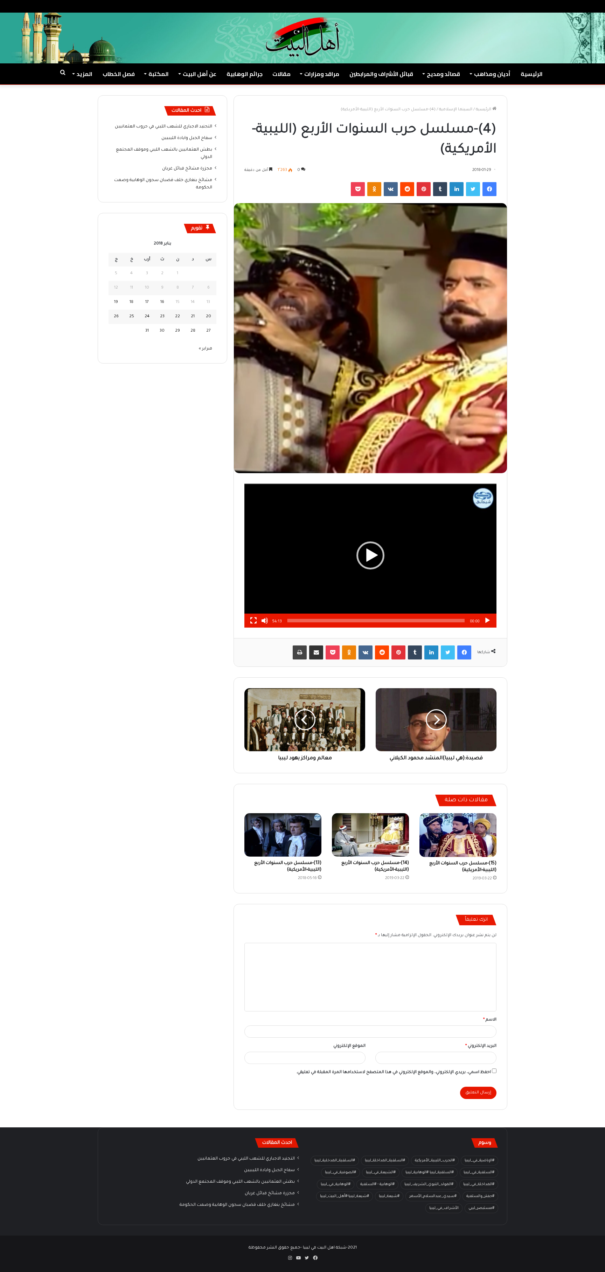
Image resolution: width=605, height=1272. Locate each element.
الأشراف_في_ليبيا (444, 1208)
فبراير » (205, 349)
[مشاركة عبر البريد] (316, 652)
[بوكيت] (358, 189)
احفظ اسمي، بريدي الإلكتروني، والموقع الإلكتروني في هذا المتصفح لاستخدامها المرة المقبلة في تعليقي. (393, 1072)
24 (147, 316)
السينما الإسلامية (455, 110)
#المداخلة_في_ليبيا (478, 1184)
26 (116, 316)
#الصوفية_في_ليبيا (340, 1172)
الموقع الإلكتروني (349, 1046)
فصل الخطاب (119, 74)
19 (116, 302)
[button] (370, 555)
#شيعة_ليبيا (389, 1196)
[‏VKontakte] (391, 189)
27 (208, 331)
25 (131, 316)
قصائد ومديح (443, 74)
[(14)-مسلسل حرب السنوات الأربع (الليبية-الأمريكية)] (370, 835)
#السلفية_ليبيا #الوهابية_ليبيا (429, 1172)
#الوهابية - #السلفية (377, 1184)
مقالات (281, 74)
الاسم (489, 1020)
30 (162, 331)
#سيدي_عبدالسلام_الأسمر (433, 1196)
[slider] (376, 620)
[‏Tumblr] (440, 189)
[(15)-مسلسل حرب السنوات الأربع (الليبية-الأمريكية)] (457, 835)
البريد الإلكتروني (480, 1046)
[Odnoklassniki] (374, 189)
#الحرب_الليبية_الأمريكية (435, 1161)
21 (193, 316)
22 (177, 316)
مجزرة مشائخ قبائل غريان (187, 168)
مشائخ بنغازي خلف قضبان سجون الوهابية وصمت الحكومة (237, 1205)
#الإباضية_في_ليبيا (479, 1161)
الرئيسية (532, 74)
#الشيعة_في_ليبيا (381, 1172)
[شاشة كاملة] (253, 620)
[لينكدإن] (457, 189)
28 (192, 331)
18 (131, 302)
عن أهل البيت (199, 74)
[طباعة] (300, 652)
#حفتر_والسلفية (480, 1196)
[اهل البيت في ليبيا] (302, 37)
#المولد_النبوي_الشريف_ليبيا (428, 1184)
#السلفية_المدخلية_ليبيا (334, 1161)
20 (208, 316)
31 (147, 331)
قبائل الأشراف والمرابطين (381, 74)
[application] (370, 555)
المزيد (84, 74)
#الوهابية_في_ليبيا (335, 1184)
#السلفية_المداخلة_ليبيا (385, 1161)
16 (162, 302)
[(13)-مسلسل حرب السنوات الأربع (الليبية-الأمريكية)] (282, 835)
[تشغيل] (487, 620)
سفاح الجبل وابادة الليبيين (186, 138)
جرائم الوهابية (245, 74)
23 (162, 316)
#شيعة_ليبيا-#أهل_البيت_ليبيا (344, 1196)
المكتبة (158, 74)
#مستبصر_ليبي (481, 1208)
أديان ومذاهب (492, 74)
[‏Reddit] (407, 189)
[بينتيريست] (424, 189)
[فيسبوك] (489, 189)
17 (147, 302)
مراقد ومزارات (321, 74)
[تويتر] (473, 189)
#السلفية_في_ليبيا (479, 1172)
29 (177, 331)
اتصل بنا (513, 6)
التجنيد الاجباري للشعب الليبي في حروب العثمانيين (163, 126)
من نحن (535, 6)
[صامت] (264, 620)
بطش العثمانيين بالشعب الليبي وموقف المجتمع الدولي (240, 1182)
